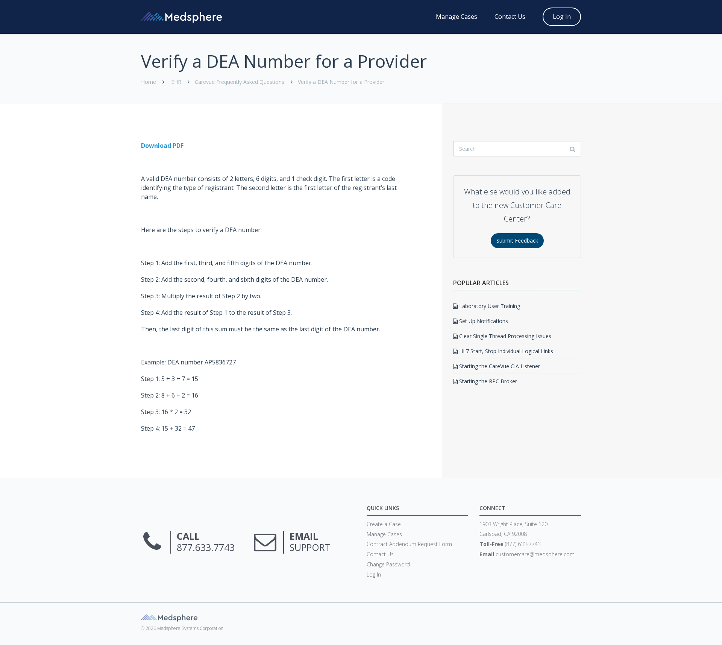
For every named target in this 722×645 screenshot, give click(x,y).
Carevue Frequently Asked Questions (239, 81)
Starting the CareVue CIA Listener (499, 366)
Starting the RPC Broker (487, 381)
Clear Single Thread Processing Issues (504, 336)
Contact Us (509, 16)
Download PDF (162, 145)
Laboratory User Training (489, 306)
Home (148, 81)
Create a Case (384, 524)
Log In (562, 16)
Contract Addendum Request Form (409, 544)
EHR (176, 81)
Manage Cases (456, 16)
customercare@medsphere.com (535, 554)
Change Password (388, 564)
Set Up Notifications (483, 321)
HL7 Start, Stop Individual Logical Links (505, 351)
